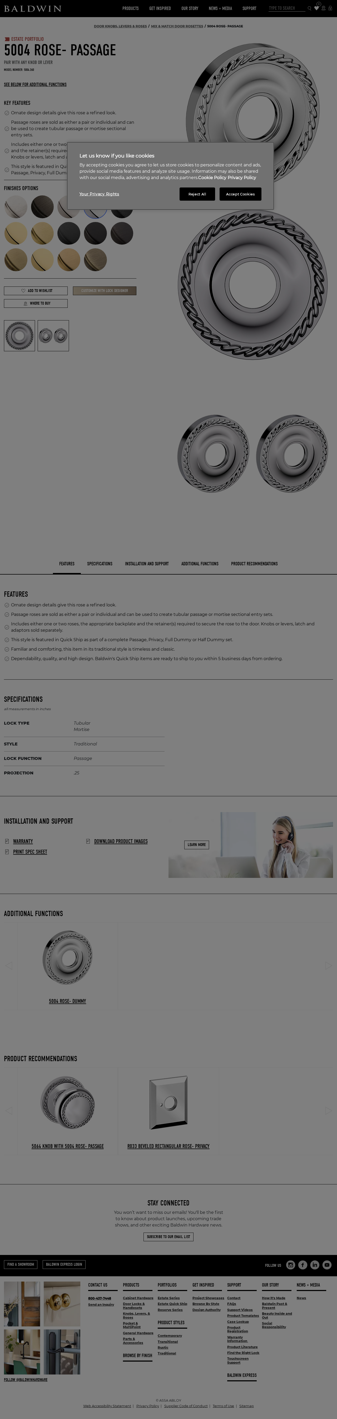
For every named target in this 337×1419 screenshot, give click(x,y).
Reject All (197, 194)
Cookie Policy (212, 177)
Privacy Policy (242, 177)
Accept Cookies (240, 194)
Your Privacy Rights (99, 194)
